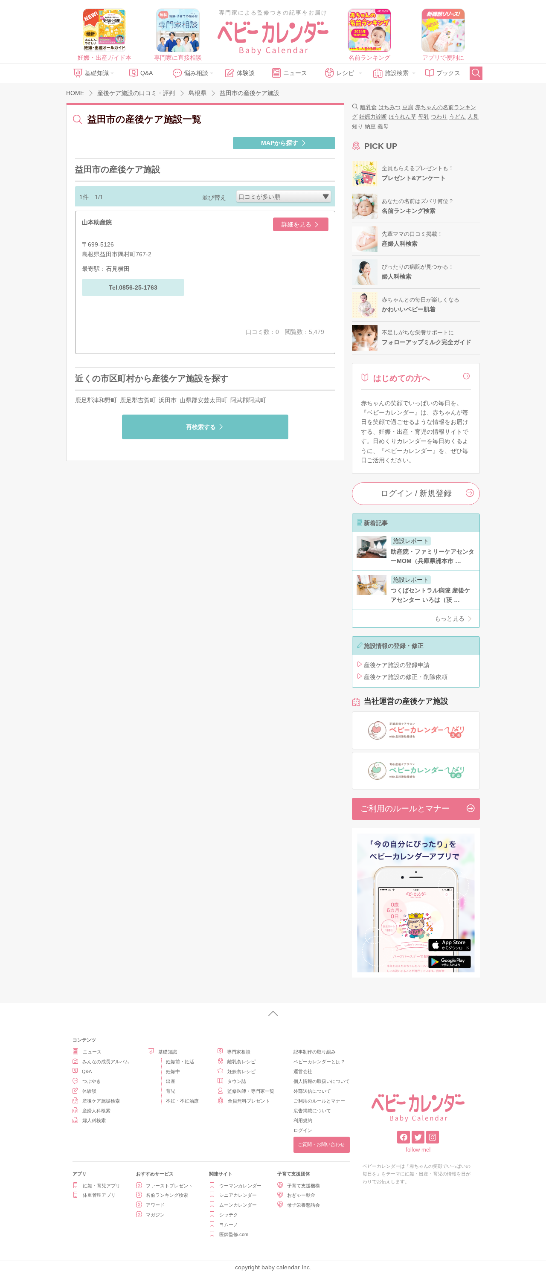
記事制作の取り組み (314, 1051)
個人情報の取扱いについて (321, 1081)
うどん (457, 116)
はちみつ (389, 107)
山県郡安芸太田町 (203, 400)
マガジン (155, 1214)
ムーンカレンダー (238, 1204)
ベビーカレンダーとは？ (319, 1061)
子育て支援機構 (303, 1185)
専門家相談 (238, 1051)
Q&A (146, 73)
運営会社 (302, 1071)
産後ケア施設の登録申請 (397, 665)
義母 (383, 126)
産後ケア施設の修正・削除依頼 (405, 676)
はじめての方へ (401, 378)
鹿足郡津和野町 (96, 400)
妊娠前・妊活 (180, 1061)
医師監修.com (233, 1234)
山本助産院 (97, 222)
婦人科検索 (94, 1120)
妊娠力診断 (373, 116)
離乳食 (368, 107)
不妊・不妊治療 (182, 1100)
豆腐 (407, 107)
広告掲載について (312, 1110)
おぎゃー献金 (301, 1195)
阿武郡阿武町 (248, 400)
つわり (439, 116)
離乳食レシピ (241, 1061)
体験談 (246, 73)
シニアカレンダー (238, 1195)
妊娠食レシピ (241, 1071)
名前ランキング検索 (167, 1195)
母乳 (423, 116)
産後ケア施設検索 (101, 1100)
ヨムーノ (228, 1224)
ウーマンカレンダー (240, 1185)
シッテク (228, 1214)
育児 (170, 1091)
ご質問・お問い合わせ (321, 1144)
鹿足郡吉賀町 (138, 400)
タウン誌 (236, 1081)
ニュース (295, 73)
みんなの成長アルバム (105, 1061)
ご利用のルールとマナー (405, 808)
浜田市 (168, 400)
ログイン (302, 1130)
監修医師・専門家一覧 (250, 1091)
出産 (170, 1081)
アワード (155, 1204)
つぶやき (91, 1081)
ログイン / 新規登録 (416, 493)
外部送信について (312, 1091)
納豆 (370, 126)
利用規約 (302, 1120)
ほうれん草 (402, 116)
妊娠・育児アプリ (101, 1185)
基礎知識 (97, 73)
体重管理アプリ (99, 1195)
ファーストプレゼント (169, 1185)
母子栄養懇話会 (303, 1204)
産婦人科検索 (96, 1110)
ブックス (448, 73)
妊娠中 (173, 1071)
